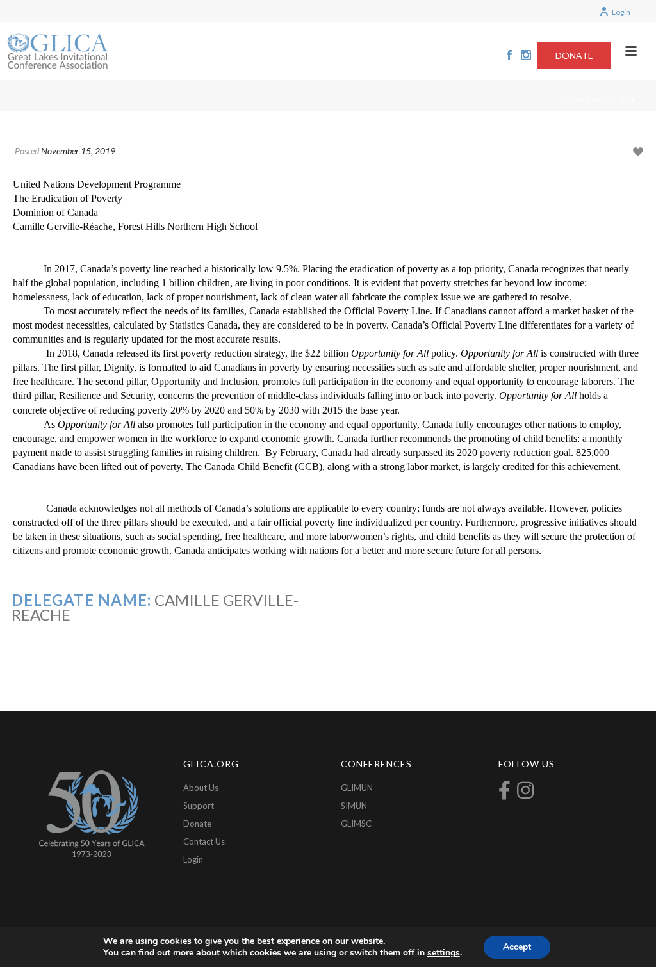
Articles (611, 99)
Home (574, 99)
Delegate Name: (81, 599)
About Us (200, 788)
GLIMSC (356, 823)
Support (198, 805)
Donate (197, 823)
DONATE (574, 55)
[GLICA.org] (57, 51)
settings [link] (443, 953)
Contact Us (204, 841)
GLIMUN (357, 788)
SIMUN (354, 805)
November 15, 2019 (78, 150)
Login (621, 12)
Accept (517, 947)
